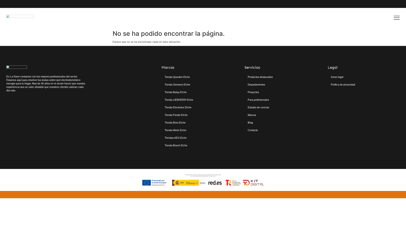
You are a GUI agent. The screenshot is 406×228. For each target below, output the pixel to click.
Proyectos (253, 92)
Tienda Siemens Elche (177, 84)
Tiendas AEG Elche (176, 137)
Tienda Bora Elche (175, 122)
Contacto (253, 130)
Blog (250, 122)
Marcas (252, 115)
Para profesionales (258, 99)
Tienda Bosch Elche (176, 145)
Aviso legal (337, 77)
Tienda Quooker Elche (177, 77)
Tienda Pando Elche (176, 115)
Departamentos (256, 84)
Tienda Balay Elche (176, 92)
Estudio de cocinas (258, 107)
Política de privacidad (343, 84)
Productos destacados (260, 77)
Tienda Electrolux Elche (178, 107)
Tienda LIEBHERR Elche (179, 99)
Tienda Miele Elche (175, 130)
